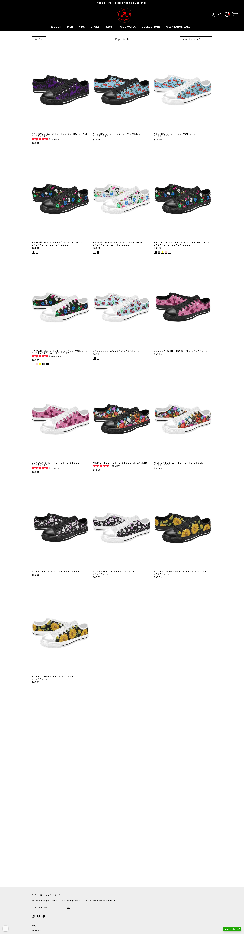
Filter (41, 39)
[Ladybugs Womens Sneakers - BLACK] (94, 358)
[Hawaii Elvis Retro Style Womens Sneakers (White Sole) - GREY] (44, 364)
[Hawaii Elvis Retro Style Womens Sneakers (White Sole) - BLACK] (47, 364)
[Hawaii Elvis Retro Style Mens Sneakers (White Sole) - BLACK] (98, 252)
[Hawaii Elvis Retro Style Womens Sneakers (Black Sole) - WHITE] (169, 252)
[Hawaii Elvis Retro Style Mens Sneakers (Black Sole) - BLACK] (33, 252)
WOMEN (56, 26)
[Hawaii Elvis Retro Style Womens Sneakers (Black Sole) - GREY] (159, 252)
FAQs (34, 925)
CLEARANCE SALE (178, 26)
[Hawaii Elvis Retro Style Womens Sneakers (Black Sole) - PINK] (166, 252)
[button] (40, 139)
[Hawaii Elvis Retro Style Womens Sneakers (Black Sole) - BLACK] (155, 252)
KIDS (82, 26)
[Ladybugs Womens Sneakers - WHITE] (98, 358)
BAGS (109, 26)
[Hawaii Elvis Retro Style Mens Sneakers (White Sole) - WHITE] (94, 252)
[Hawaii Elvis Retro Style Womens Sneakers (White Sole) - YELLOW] (40, 364)
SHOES (96, 26)
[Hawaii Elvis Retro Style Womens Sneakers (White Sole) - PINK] (37, 364)
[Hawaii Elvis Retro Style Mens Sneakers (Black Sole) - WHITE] (37, 252)
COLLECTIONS (152, 26)
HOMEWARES (128, 26)
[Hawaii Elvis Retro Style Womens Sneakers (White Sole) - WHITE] (33, 364)
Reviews (36, 930)
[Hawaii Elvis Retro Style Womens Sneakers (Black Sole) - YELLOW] (162, 252)
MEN (70, 26)
